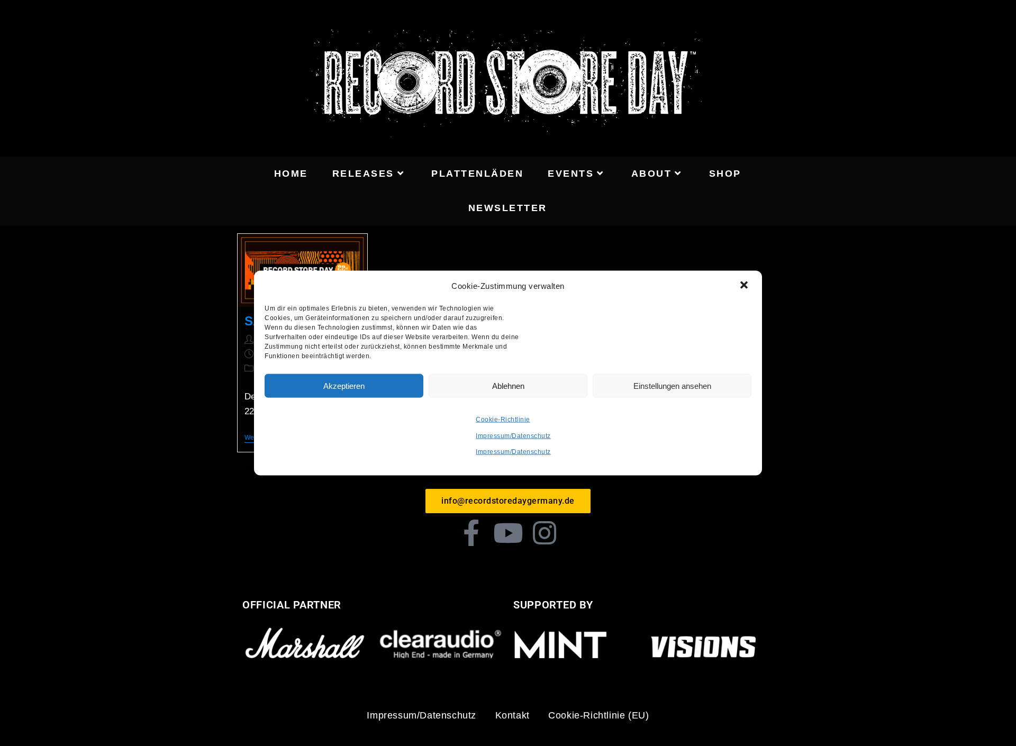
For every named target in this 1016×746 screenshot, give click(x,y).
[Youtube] (508, 533)
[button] (745, 285)
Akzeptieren (344, 385)
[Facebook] (471, 533)
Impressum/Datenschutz (513, 435)
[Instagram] (545, 533)
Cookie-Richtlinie (503, 419)
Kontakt (512, 715)
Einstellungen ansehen (672, 385)
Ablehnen (508, 385)
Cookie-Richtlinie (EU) (598, 715)
